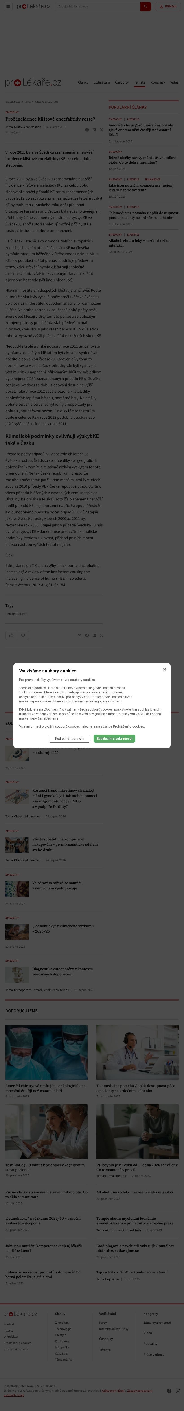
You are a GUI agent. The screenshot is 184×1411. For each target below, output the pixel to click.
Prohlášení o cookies (128, 726)
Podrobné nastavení (69, 738)
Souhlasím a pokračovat (114, 738)
